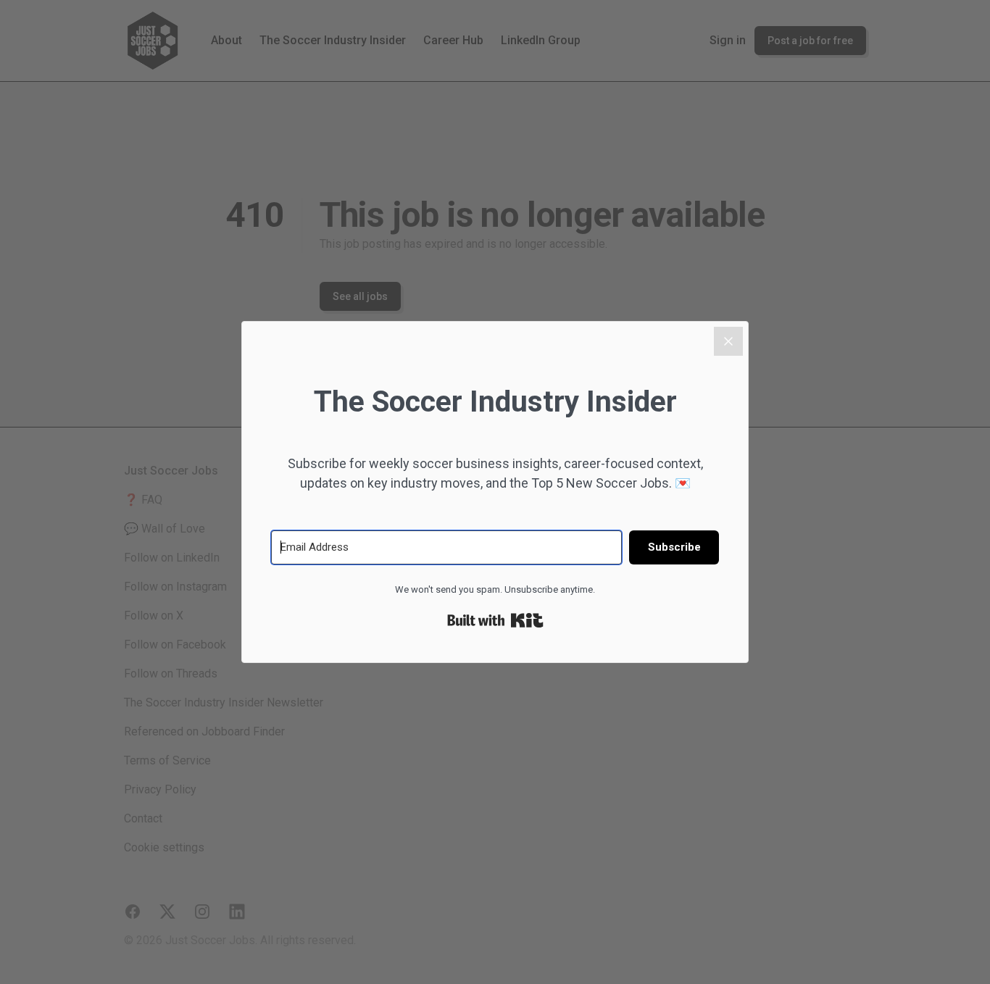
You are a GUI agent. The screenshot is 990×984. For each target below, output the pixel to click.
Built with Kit (495, 620)
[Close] (728, 341)
